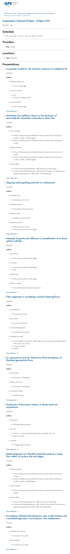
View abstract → (12, 111)
